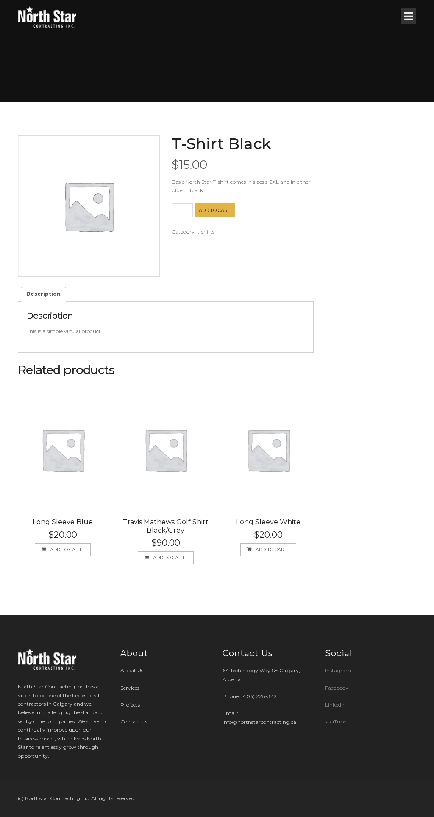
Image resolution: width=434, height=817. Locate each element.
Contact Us (133, 721)
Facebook (336, 688)
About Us (131, 670)
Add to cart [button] (66, 550)
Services (129, 688)
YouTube (335, 721)
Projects (130, 704)
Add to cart (215, 210)
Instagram (338, 670)
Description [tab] (43, 294)
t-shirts (205, 231)
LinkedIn (335, 704)
